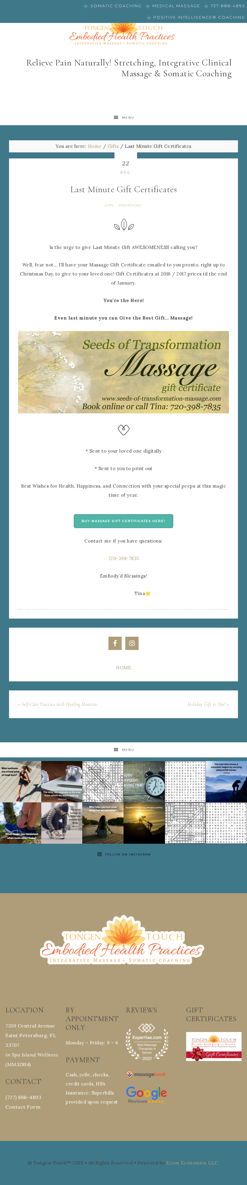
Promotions (130, 205)
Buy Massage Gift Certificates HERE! (123, 521)
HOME (123, 668)
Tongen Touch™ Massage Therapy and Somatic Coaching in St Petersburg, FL (123, 31)
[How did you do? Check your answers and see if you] (103, 781)
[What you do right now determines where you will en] (62, 823)
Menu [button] (128, 117)
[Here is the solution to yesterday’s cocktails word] (185, 823)
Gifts (109, 205)
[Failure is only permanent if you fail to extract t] (62, 781)
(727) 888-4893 (23, 1097)
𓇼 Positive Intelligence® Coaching (195, 17)
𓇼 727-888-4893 (224, 5)
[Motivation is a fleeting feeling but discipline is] (20, 823)
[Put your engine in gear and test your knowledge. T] (185, 781)
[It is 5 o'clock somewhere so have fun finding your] (226, 823)
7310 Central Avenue (30, 1026)
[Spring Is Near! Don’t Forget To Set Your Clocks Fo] (144, 781)
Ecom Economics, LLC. (192, 1163)
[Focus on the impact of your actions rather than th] (144, 823)
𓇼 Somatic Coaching (112, 5)
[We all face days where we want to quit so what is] (20, 781)
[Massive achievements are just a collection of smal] (226, 781)
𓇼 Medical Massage (172, 5)
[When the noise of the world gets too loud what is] (103, 823)
